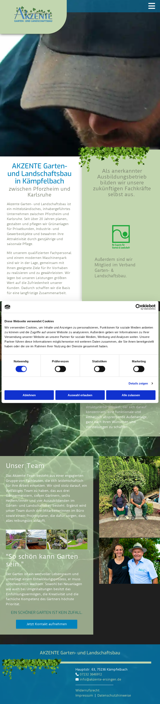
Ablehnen (29, 395)
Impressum (84, 695)
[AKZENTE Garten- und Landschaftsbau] (33, 14)
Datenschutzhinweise (114, 695)
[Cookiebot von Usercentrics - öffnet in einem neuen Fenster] (138, 307)
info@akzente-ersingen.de (100, 679)
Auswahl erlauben (80, 395)
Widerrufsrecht (88, 690)
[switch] (60, 369)
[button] (46, 624)
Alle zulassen (131, 395)
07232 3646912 (91, 674)
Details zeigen (138, 383)
